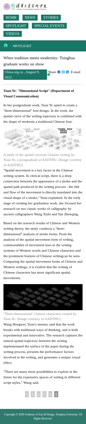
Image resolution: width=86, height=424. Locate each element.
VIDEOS (12, 34)
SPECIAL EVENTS (49, 26)
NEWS (30, 17)
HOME (11, 17)
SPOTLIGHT (16, 26)
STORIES (50, 17)
